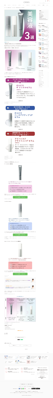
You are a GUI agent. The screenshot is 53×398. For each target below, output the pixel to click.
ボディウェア (33, 386)
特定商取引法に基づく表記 (35, 391)
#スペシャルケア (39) (41, 15)
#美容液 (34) (40, 17)
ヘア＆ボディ (24, 386)
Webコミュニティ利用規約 (18, 392)
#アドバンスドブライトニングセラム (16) (43, 19)
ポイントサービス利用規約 (24, 392)
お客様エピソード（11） (41, 85)
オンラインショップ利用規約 (13, 392)
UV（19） (40, 76)
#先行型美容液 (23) (41, 16)
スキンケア (20, 386)
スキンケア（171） (41, 72)
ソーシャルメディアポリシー (30, 392)
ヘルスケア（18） (40, 86)
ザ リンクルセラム (7, 326)
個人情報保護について (30, 391)
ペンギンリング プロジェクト (37, 392)
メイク (22, 386)
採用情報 (19, 391)
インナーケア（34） (41, 77)
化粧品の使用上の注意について (24, 391)
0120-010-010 (43, 370)
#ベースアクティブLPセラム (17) (42, 18)
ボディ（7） (40, 80)
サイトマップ (41, 392)
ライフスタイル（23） (41, 81)
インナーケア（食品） (29, 386)
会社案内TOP (16, 391)
